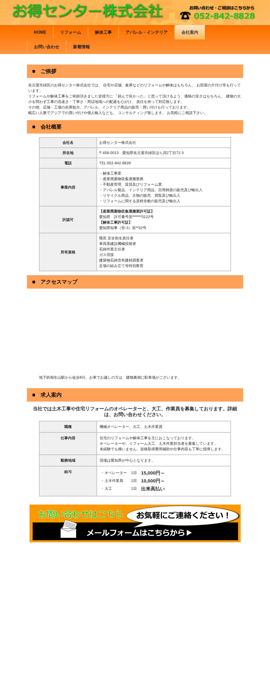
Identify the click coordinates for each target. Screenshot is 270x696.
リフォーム (70, 32)
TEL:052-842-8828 (115, 163)
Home (40, 32)
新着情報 (81, 47)
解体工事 (103, 32)
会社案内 (189, 32)
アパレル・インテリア (147, 32)
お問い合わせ (46, 47)
